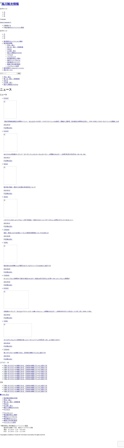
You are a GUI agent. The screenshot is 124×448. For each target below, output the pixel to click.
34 (8, 362)
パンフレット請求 (13, 66)
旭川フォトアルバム (13, 60)
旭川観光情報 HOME (11, 398)
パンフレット (11, 56)
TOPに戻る (5, 394)
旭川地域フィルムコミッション (14, 68)
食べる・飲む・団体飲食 (15, 47)
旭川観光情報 (8, 43)
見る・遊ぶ (11, 45)
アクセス (10, 54)
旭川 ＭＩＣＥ (8, 70)
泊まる (9, 49)
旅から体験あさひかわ (14, 53)
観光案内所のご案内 (13, 58)
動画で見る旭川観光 (13, 64)
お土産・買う (11, 51)
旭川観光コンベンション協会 (13, 41)
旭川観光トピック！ (13, 62)
